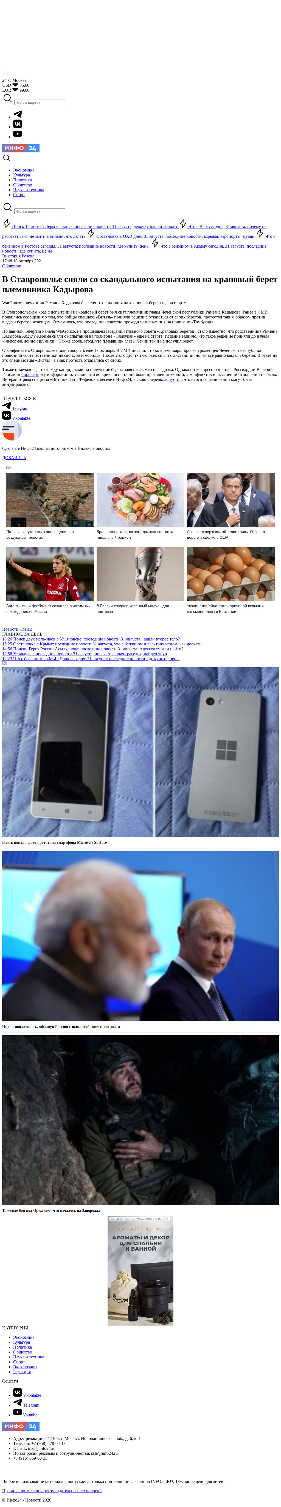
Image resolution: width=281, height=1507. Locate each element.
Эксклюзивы (25, 1366)
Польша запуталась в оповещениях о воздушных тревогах (40, 534)
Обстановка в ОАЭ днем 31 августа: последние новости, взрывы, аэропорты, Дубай (175, 236)
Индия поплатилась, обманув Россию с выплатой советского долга (61, 1027)
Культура (21, 1342)
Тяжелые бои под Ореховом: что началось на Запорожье (51, 1211)
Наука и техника (28, 1357)
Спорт (19, 1362)
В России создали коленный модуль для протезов (133, 609)
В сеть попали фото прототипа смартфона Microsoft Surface (54, 843)
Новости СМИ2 (17, 629)
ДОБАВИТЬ (14, 457)
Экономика (23, 1337)
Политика (22, 1347)
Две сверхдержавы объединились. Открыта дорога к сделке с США (226, 534)
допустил (173, 379)
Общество (11, 265)
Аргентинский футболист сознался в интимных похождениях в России (48, 609)
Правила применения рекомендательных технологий (52, 1490)
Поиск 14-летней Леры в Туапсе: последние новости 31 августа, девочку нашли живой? (95, 226)
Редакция (22, 1371)
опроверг (30, 374)
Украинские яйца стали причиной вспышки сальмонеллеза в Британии (225, 609)
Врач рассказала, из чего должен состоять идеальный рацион (135, 534)
